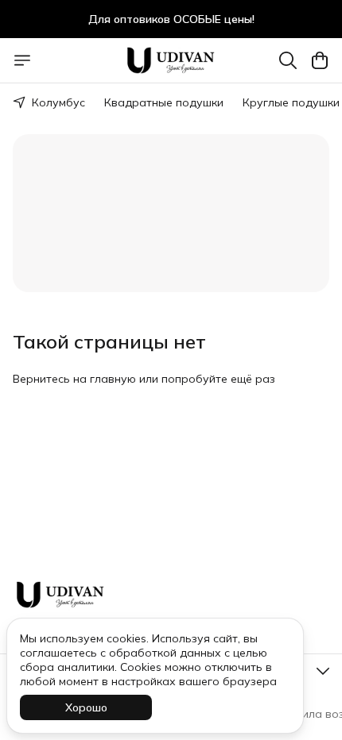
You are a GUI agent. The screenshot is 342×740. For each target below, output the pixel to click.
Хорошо (86, 707)
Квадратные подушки (163, 102)
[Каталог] (22, 60)
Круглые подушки (291, 102)
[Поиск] (287, 60)
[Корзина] (319, 60)
